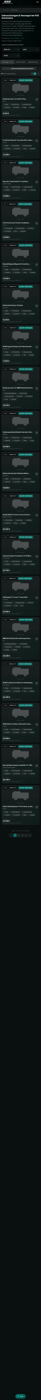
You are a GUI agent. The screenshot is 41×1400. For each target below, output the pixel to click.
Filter (22, 1396)
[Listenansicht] (35, 73)
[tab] (7, 62)
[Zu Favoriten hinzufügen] (36, 99)
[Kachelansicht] (32, 73)
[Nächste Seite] (29, 835)
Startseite (6, 10)
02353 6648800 (15, 38)
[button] (37, 2)
